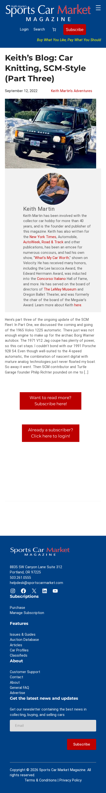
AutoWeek (31, 242)
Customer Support (25, 672)
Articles (16, 645)
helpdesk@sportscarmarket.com (36, 583)
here (77, 305)
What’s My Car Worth (52, 258)
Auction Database (24, 640)
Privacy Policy (70, 780)
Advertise (17, 693)
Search (39, 29)
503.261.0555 (20, 578)
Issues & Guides (22, 634)
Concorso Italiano (51, 279)
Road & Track (52, 242)
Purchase (17, 608)
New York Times (43, 237)
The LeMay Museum (60, 289)
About (15, 682)
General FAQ (19, 688)
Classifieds (18, 655)
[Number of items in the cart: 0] (54, 29)
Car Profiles (19, 650)
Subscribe (75, 29)
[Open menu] (98, 8)
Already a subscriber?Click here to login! (50, 433)
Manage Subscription (27, 613)
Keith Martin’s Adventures (71, 91)
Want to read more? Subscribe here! (50, 400)
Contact (16, 677)
